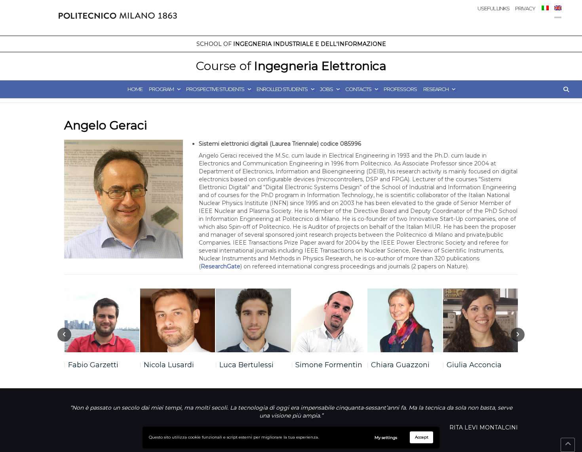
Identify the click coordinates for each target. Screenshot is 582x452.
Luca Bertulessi (246, 365)
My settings (386, 437)
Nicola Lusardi (169, 365)
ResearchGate (220, 266)
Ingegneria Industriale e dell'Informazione (291, 43)
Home (135, 89)
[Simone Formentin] (329, 320)
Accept (421, 437)
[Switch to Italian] (545, 15)
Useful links (493, 8)
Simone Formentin (328, 365)
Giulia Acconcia (474, 365)
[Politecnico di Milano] (117, 18)
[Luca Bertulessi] (253, 320)
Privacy (525, 8)
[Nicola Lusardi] (177, 320)
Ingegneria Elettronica (291, 66)
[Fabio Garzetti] (102, 320)
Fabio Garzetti (93, 365)
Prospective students (215, 89)
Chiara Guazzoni (400, 365)
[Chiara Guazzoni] (404, 320)
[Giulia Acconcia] (480, 320)
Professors (400, 89)
